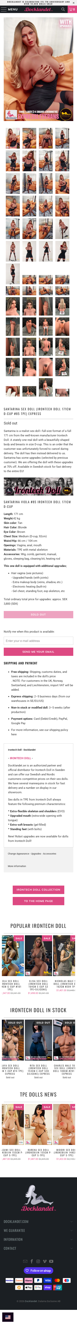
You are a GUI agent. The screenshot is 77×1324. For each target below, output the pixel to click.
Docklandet (31, 1301)
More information (17, 866)
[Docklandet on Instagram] (38, 1261)
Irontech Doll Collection (38, 889)
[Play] (38, 69)
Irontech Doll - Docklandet (22, 749)
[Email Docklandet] (25, 1261)
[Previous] (7, 69)
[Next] (70, 69)
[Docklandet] (38, 9)
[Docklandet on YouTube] (51, 1261)
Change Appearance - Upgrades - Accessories (32, 853)
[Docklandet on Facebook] (32, 1261)
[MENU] (2, 9)
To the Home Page (38, 901)
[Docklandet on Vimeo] (45, 1261)
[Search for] (63, 9)
